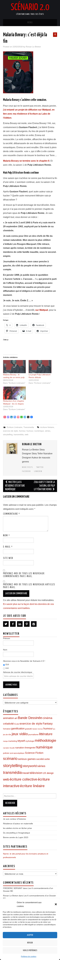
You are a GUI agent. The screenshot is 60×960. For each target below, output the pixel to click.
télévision (36, 772)
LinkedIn (38, 471)
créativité (8, 723)
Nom (6, 535)
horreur (22, 431)
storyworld (30, 766)
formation (7, 729)
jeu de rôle (7, 735)
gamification (18, 728)
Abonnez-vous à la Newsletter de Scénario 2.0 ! (24, 661)
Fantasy (48, 723)
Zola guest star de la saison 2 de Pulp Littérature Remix (44, 486)
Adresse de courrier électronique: (18, 672)
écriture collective (23, 779)
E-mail (8, 547)
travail (25, 773)
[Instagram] (34, 624)
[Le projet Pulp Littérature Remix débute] (40, 366)
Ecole (16, 724)
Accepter (30, 935)
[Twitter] (6, 624)
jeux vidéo (20, 734)
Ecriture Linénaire (14, 427)
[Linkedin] (20, 624)
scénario (10, 758)
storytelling (8, 434)
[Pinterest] (27, 624)
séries (47, 431)
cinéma (47, 718)
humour (30, 431)
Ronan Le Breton (33, 47)
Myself (21, 740)
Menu (30, 22)
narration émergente (25, 747)
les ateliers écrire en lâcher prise (17, 828)
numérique (39, 431)
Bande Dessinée (30, 718)
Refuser (30, 943)
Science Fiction (34, 752)
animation (8, 718)
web (26, 434)
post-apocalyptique (17, 753)
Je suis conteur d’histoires (14, 819)
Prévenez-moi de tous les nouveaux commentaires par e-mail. (24, 575)
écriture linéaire (47, 427)
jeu (54, 729)
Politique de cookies (28, 956)
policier (6, 753)
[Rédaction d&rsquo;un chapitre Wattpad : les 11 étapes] (14, 393)
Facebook (26, 471)
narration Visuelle (9, 748)
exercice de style (10, 431)
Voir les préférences (30, 950)
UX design (48, 773)
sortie (47, 759)
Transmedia (28, 427)
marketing (12, 741)
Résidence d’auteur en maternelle (18, 823)
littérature (45, 734)
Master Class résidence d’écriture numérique (15, 486)
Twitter (40, 467)
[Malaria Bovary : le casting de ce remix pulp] (14, 366)
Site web (8, 558)
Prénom (6, 638)
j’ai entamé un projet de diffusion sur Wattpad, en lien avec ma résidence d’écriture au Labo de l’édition (29, 114)
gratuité (28, 729)
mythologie (29, 741)
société (40, 759)
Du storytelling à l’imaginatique (16, 833)
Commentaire (11, 514)
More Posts (27, 467)
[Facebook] (13, 624)
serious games (27, 758)
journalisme (33, 734)
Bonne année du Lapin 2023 (15, 837)
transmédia (19, 434)
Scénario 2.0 (30, 7)
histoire (34, 729)
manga (5, 741)
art (16, 718)
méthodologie (45, 740)
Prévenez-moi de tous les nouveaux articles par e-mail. (29, 586)
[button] (55, 904)
